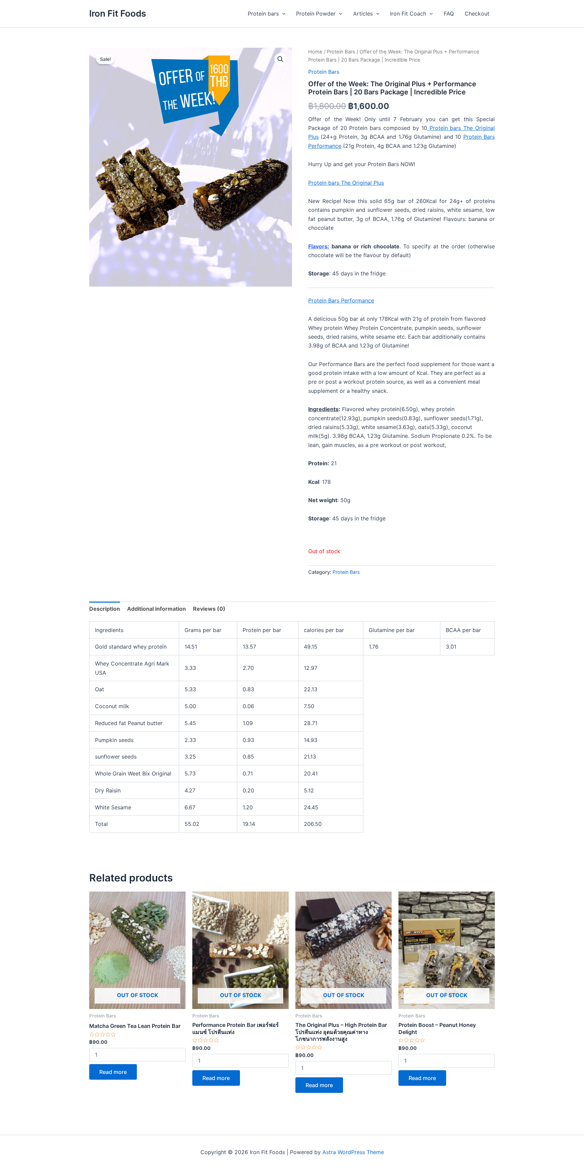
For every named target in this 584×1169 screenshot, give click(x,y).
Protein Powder (316, 13)
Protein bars (263, 13)
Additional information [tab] (156, 608)
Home (315, 52)
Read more (113, 1072)
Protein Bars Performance (341, 300)
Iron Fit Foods (117, 13)
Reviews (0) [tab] (209, 608)
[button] (280, 59)
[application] (282, 13)
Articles (363, 13)
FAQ (449, 13)
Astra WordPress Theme (353, 1152)
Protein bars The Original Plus (346, 182)
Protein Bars (341, 52)
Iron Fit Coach (408, 13)
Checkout (477, 13)
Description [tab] (104, 608)
